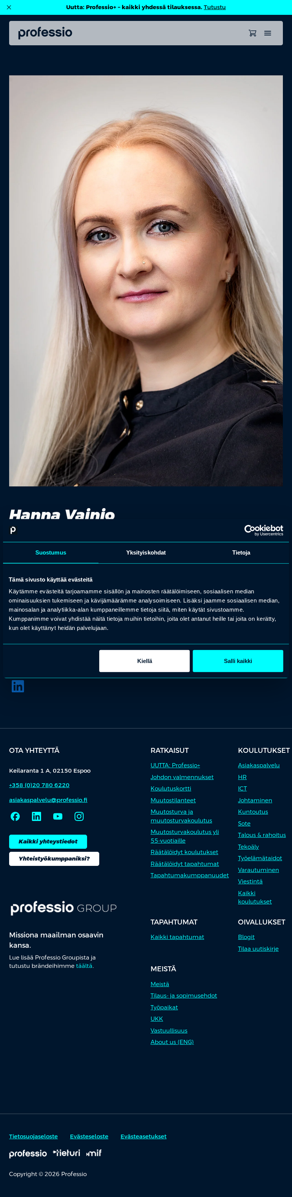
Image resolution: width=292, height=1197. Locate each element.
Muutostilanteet (173, 800)
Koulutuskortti (171, 788)
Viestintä (250, 881)
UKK (157, 1018)
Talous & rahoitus (262, 835)
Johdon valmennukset (182, 777)
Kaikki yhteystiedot (48, 841)
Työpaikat (164, 1007)
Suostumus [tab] (50, 552)
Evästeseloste (89, 1136)
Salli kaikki (238, 661)
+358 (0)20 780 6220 (39, 785)
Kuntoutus (253, 811)
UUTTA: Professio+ (175, 765)
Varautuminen (258, 870)
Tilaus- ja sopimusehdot (184, 995)
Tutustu (215, 7)
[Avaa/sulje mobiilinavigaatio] (268, 33)
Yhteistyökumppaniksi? (54, 858)
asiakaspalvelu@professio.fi (48, 800)
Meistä (160, 984)
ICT (242, 788)
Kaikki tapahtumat (177, 937)
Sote (244, 823)
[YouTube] (58, 816)
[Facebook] (15, 816)
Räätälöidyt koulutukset (184, 852)
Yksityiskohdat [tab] (146, 552)
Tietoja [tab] (241, 552)
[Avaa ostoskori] (252, 33)
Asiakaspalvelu (259, 765)
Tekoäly (248, 846)
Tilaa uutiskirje (258, 948)
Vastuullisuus (169, 1030)
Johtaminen (255, 800)
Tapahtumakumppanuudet (190, 875)
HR (242, 777)
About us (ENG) (172, 1042)
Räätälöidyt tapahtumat (185, 864)
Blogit (246, 937)
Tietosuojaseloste (33, 1136)
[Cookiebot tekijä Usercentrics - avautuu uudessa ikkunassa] (250, 530)
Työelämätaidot (260, 858)
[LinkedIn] (18, 686)
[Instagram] (79, 816)
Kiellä (144, 661)
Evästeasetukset (144, 1136)
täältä (84, 966)
